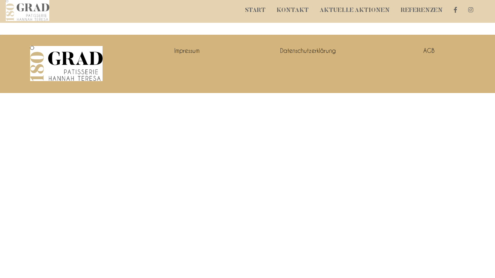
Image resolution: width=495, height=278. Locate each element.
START (255, 10)
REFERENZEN (422, 10)
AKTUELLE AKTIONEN (355, 10)
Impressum (187, 50)
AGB (428, 50)
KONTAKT (292, 10)
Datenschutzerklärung (308, 50)
